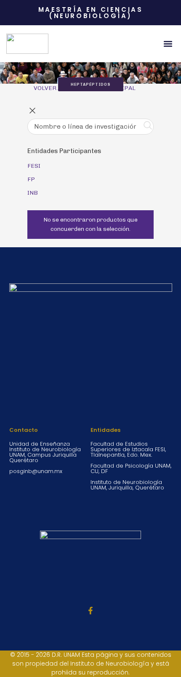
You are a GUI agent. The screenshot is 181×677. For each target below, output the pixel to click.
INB (32, 192)
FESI (33, 165)
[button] (168, 44)
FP (31, 179)
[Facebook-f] (90, 610)
